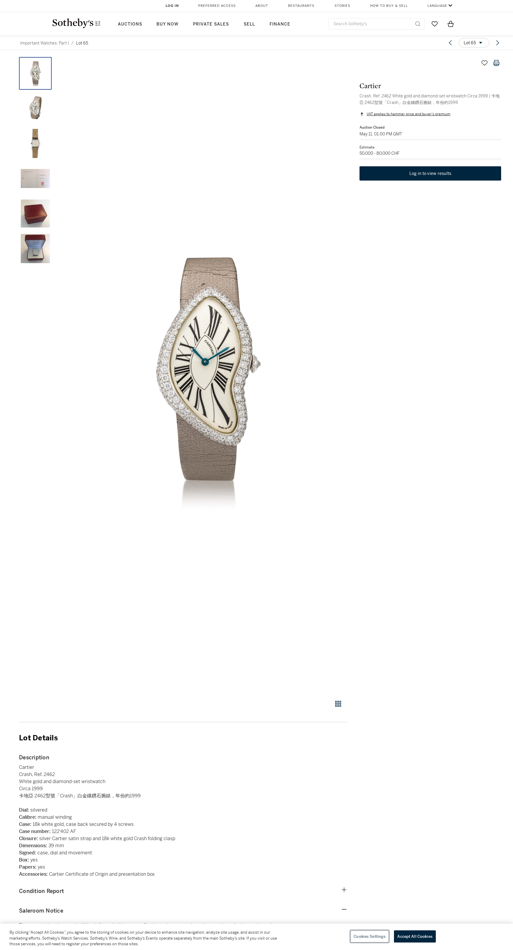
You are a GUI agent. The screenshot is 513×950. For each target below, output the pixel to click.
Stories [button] (342, 6)
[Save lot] (484, 63)
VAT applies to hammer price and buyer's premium (408, 114)
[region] (256, 937)
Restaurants (301, 6)
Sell (249, 24)
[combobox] (376, 24)
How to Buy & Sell (389, 6)
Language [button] (437, 6)
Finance (280, 24)
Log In (172, 6)
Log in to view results (430, 173)
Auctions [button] (130, 24)
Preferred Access (217, 6)
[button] (206, 375)
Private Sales (211, 24)
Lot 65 (82, 43)
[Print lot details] (496, 63)
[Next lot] (498, 43)
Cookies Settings (370, 936)
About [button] (261, 6)
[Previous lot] (450, 43)
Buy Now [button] (167, 24)
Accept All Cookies (414, 936)
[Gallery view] (338, 704)
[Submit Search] (417, 23)
